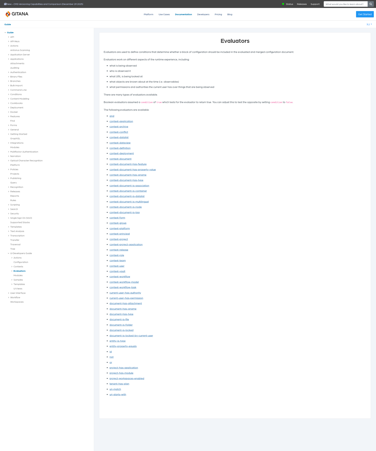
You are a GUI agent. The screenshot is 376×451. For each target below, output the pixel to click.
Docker (14, 111)
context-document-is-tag (125, 212)
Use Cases (164, 14)
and (112, 115)
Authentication (18, 72)
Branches (15, 80)
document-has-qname (123, 308)
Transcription (17, 235)
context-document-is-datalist (127, 196)
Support (315, 3)
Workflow (15, 297)
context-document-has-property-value (133, 169)
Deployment (16, 107)
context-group (118, 222)
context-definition (120, 148)
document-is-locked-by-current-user (131, 335)
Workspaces (17, 301)
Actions (14, 45)
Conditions (16, 94)
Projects (14, 173)
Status (289, 3)
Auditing (14, 67)
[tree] (48, 167)
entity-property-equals (123, 346)
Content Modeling (19, 98)
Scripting (15, 204)
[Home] (20, 14)
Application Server (20, 54)
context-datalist (119, 137)
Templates (16, 226)
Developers (203, 14)
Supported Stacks (20, 222)
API (12, 36)
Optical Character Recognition (26, 160)
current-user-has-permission (126, 298)
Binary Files (16, 76)
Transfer (14, 239)
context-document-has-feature (128, 164)
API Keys (15, 41)
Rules (13, 200)
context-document (120, 158)
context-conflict (119, 132)
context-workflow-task (123, 287)
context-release (119, 249)
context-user (117, 265)
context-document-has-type (126, 180)
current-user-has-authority (125, 292)
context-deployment (122, 153)
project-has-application (124, 367)
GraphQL (15, 138)
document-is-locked (122, 330)
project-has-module (121, 372)
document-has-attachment (126, 303)
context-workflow (120, 276)
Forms (13, 125)
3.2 (368, 24)
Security (14, 213)
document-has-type (121, 314)
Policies (14, 169)
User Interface (18, 292)
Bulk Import (16, 85)
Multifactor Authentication (24, 151)
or (111, 362)
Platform (148, 14)
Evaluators (20, 270)
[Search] (371, 4)
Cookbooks (16, 103)
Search (14, 208)
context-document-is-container (128, 190)
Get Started (365, 14)
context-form (117, 217)
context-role (117, 255)
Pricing (218, 14)
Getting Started (18, 133)
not (112, 356)
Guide (7, 24)
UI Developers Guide (21, 253)
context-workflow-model (124, 281)
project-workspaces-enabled (127, 378)
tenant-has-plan (119, 383)
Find (12, 120)
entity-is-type (118, 340)
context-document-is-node (126, 206)
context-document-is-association (129, 185)
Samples (18, 279)
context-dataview (120, 142)
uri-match (115, 389)
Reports (14, 195)
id (111, 351)
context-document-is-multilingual (129, 201)
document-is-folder (121, 324)
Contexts (18, 266)
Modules (14, 147)
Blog (229, 14)
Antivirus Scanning (20, 50)
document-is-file (119, 319)
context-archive (119, 126)
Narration (15, 155)
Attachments (17, 63)
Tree (12, 248)
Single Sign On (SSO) (21, 217)
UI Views (18, 288)
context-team (118, 260)
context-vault (117, 271)
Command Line (18, 89)
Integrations (17, 142)
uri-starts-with (118, 394)
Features (15, 116)
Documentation (183, 14)
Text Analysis (17, 231)
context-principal (120, 233)
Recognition (16, 186)
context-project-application (126, 244)
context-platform (120, 228)
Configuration (21, 261)
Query (13, 182)
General (14, 129)
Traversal (15, 244)
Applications (17, 58)
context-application (121, 121)
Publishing (15, 178)
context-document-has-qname (128, 174)
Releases (302, 3)
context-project (119, 239)
